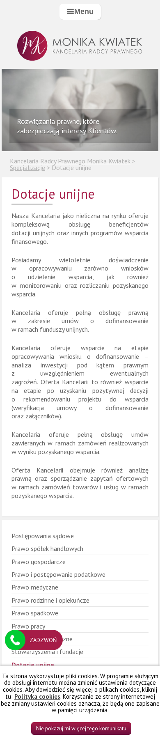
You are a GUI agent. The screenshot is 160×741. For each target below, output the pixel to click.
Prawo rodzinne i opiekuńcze (50, 600)
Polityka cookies (37, 696)
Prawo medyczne (34, 587)
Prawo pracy (28, 626)
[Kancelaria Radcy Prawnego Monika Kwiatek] (80, 46)
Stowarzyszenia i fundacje (47, 651)
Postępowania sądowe (42, 536)
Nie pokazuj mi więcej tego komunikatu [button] (81, 728)
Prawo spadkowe (34, 613)
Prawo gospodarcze (38, 561)
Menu (84, 11)
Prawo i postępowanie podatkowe (58, 574)
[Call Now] (15, 640)
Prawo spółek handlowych (47, 548)
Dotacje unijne (32, 665)
